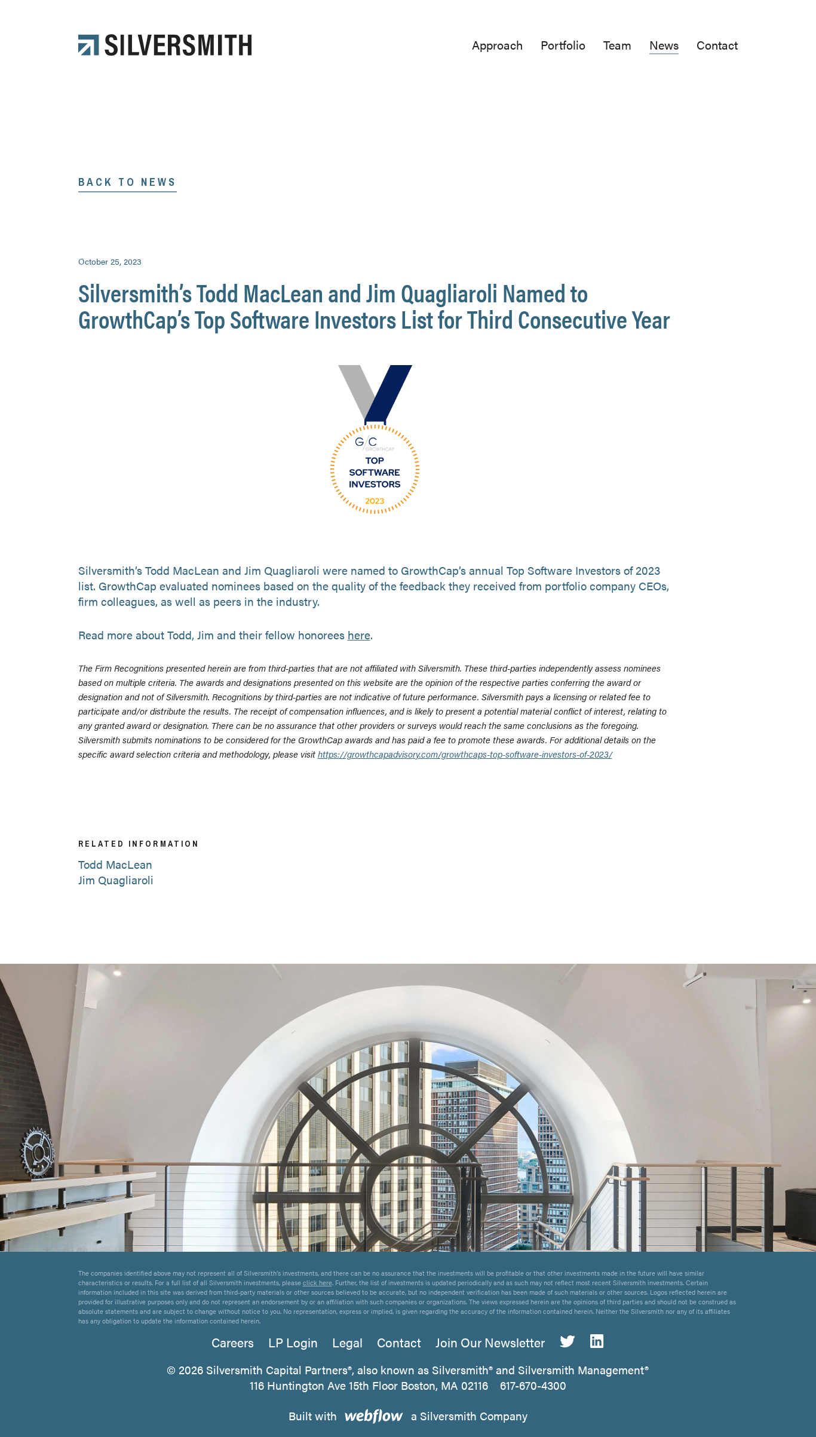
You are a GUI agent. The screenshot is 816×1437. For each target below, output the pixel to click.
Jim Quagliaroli (116, 880)
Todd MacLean (115, 864)
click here (317, 1282)
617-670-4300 (533, 1385)
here (359, 635)
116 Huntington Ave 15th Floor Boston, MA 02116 (369, 1385)
